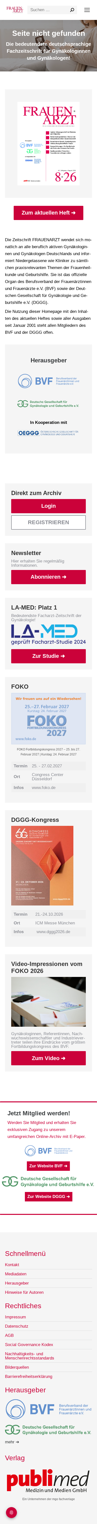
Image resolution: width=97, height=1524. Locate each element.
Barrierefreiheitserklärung (28, 1376)
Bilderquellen (17, 1367)
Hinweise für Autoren (24, 1292)
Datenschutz (16, 1326)
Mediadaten (15, 1274)
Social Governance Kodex (29, 1345)
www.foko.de (43, 787)
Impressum (15, 1317)
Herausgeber (17, 1283)
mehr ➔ (12, 1442)
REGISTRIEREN (48, 522)
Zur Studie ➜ (48, 656)
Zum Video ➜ (48, 1058)
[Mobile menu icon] (87, 10)
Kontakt (12, 1265)
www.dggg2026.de (53, 931)
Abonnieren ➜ (48, 577)
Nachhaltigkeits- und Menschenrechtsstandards (29, 1356)
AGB (9, 1335)
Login (48, 506)
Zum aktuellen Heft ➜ (49, 213)
